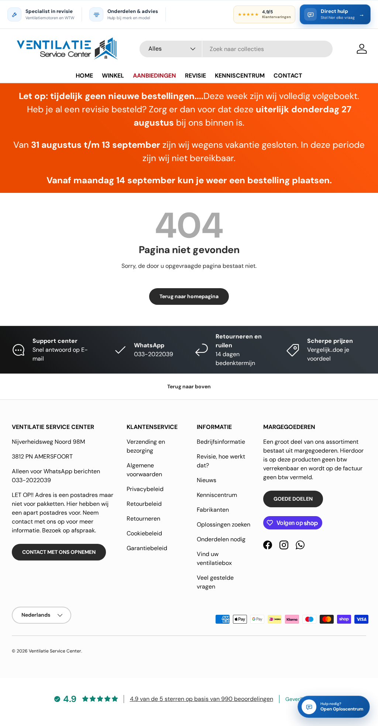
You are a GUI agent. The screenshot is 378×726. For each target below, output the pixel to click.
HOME (84, 75)
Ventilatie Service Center (55, 651)
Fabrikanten (213, 510)
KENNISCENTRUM (240, 75)
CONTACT (288, 75)
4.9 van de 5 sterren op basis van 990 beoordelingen (201, 699)
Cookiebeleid (144, 533)
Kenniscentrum (217, 495)
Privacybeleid (145, 489)
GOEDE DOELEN (293, 498)
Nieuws (206, 480)
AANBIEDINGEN (154, 75)
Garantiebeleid (147, 548)
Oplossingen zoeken (223, 524)
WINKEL (113, 75)
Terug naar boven (189, 386)
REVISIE (195, 75)
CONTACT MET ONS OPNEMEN (59, 552)
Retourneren (143, 518)
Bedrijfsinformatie (221, 442)
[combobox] (236, 49)
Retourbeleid (144, 504)
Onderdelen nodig (221, 539)
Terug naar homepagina (189, 296)
